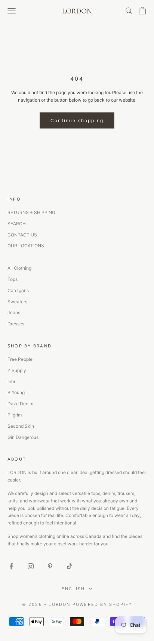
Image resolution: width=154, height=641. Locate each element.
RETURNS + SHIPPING (31, 212)
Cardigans (18, 290)
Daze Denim (20, 403)
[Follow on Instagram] (30, 566)
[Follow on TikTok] (69, 566)
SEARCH (16, 223)
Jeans (13, 312)
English (73, 588)
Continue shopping (77, 120)
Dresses (15, 323)
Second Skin (20, 426)
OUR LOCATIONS (25, 245)
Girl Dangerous (22, 437)
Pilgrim (14, 415)
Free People (20, 359)
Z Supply (16, 370)
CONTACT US (22, 235)
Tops (12, 279)
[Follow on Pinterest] (50, 566)
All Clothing (19, 268)
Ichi (11, 381)
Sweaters (17, 301)
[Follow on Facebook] (11, 566)
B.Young (16, 392)
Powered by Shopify (102, 604)
